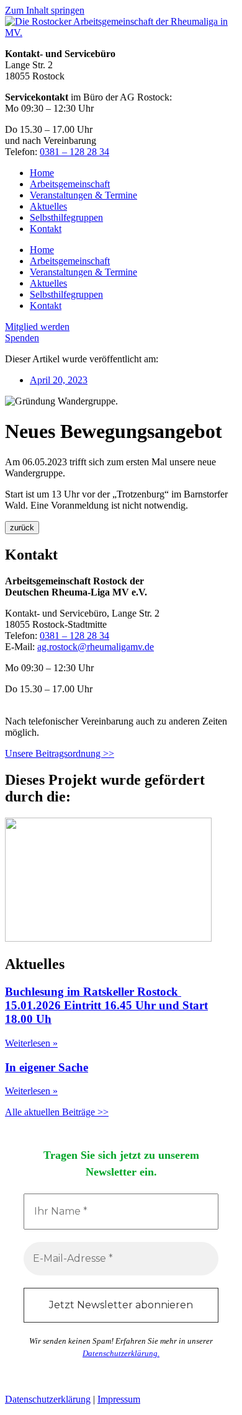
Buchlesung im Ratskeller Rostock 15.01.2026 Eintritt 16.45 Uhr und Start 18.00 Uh (106, 1005)
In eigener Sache (46, 1067)
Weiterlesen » (31, 1043)
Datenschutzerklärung (48, 1399)
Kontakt (45, 228)
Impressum (118, 1399)
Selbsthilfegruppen (66, 217)
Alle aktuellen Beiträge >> (57, 1112)
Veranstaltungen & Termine (83, 195)
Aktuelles (48, 206)
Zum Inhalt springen (44, 10)
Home (42, 172)
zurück (22, 527)
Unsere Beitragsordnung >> (59, 753)
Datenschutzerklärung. (121, 1353)
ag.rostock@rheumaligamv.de (95, 646)
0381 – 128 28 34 (74, 151)
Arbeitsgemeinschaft (70, 184)
